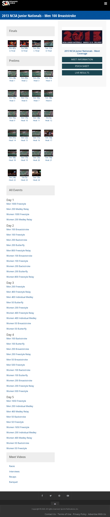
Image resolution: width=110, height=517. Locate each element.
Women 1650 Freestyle (17, 427)
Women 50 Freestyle (16, 448)
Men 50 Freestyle (15, 422)
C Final (36, 51)
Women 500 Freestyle (17, 391)
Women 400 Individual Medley (21, 318)
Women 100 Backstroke (18, 370)
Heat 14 (12, 140)
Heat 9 (12, 120)
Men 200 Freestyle (15, 286)
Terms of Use (64, 514)
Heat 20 (36, 160)
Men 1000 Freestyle (16, 203)
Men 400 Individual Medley (19, 297)
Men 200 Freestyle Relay (18, 354)
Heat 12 (48, 120)
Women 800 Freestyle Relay (20, 276)
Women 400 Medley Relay (19, 437)
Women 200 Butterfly (17, 271)
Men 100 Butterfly (15, 343)
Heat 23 (24, 180)
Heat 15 (24, 140)
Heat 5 (12, 100)
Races (12, 466)
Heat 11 (36, 120)
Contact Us (50, 514)
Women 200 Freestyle (17, 307)
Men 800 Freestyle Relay (18, 250)
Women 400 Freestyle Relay (20, 312)
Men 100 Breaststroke (17, 229)
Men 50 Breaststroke (17, 359)
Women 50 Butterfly (16, 328)
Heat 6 (24, 100)
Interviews (14, 471)
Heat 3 (36, 80)
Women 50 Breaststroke (18, 323)
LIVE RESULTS (82, 73)
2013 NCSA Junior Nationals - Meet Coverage (82, 52)
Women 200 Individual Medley (21, 432)
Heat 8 (49, 100)
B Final (24, 51)
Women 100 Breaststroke (19, 255)
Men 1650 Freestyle (16, 400)
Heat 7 (36, 100)
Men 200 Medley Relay (17, 209)
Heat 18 (12, 160)
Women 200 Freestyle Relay (20, 385)
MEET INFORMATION (82, 59)
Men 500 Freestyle (15, 364)
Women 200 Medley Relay (19, 219)
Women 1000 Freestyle (17, 214)
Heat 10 (24, 120)
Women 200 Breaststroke (19, 380)
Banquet (13, 482)
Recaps (12, 476)
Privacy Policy (79, 514)
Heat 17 (48, 140)
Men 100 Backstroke (16, 338)
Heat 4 (49, 80)
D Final (49, 51)
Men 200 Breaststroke (17, 349)
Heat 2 (24, 80)
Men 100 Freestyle (15, 234)
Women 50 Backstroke (17, 443)
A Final (12, 51)
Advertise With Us (97, 514)
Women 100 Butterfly (17, 375)
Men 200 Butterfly (15, 245)
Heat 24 (36, 180)
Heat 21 (48, 160)
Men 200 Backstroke (16, 239)
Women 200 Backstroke (18, 266)
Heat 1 (12, 80)
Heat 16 (36, 140)
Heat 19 (24, 160)
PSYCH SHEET (82, 66)
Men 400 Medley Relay (17, 411)
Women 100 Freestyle (17, 261)
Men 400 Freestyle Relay (18, 291)
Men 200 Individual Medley (19, 406)
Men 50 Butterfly (14, 302)
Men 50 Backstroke (16, 416)
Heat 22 (12, 180)
